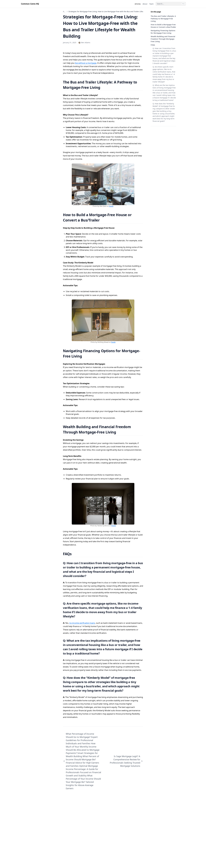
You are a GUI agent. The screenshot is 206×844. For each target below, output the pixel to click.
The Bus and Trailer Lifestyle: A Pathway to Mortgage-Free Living (163, 18)
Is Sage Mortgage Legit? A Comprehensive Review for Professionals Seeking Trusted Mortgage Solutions (125, 761)
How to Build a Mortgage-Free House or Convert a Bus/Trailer (163, 25)
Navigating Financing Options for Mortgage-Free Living (163, 31)
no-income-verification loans (82, 623)
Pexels (111, 206)
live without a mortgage (85, 63)
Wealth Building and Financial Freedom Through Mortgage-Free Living (163, 39)
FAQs (153, 45)
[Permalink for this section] (103, 87)
